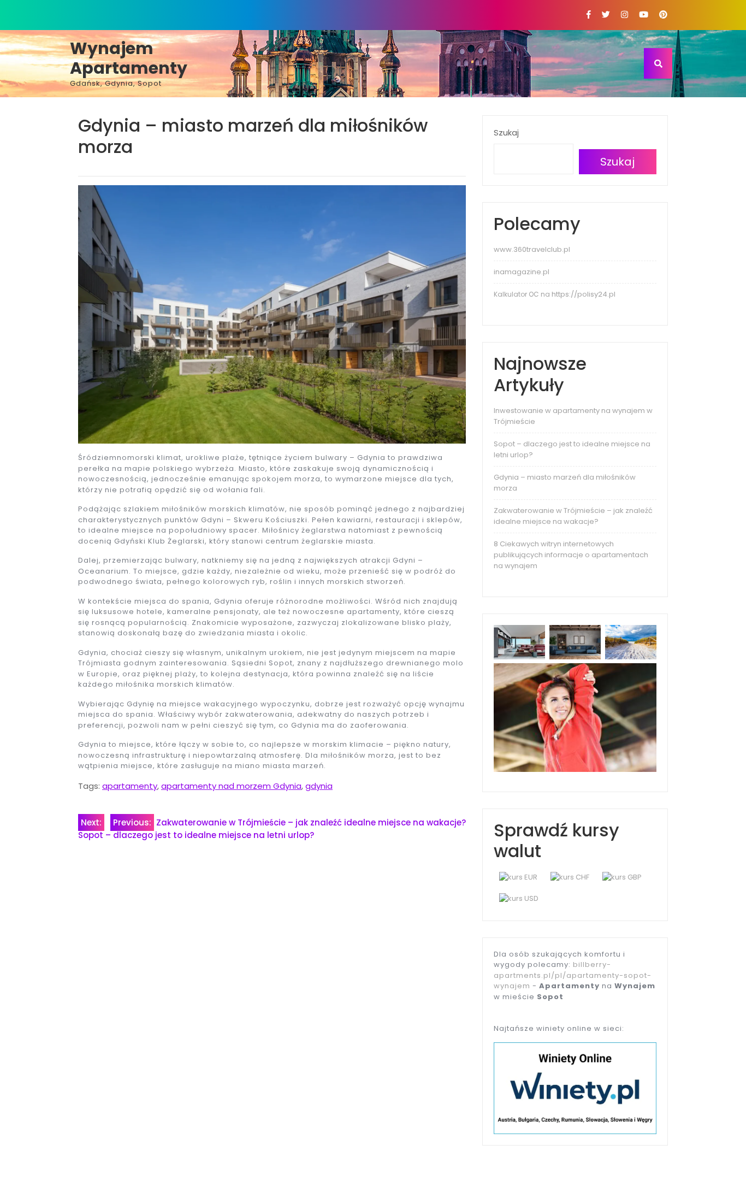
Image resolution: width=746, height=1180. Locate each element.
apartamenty (129, 786)
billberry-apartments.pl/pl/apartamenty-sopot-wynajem (573, 975)
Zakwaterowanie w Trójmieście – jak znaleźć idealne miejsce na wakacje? (573, 516)
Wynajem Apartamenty (128, 58)
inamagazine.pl (521, 272)
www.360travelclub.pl (532, 249)
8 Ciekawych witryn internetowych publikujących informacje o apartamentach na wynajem (571, 555)
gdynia (319, 786)
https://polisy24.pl (583, 294)
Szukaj (506, 132)
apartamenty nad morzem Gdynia (231, 786)
